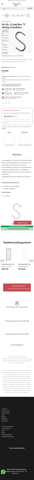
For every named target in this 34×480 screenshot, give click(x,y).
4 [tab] (10, 273)
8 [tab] (17, 273)
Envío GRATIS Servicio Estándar (17, 226)
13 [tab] (25, 273)
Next (5, 53)
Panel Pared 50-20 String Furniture (8, 264)
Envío (3, 432)
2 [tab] (7, 273)
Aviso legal (4, 421)
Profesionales (5, 413)
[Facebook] (10, 441)
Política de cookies (7, 434)
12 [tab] (23, 273)
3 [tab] (9, 273)
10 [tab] (20, 273)
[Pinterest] (13, 441)
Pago (3, 430)
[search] (4, 8)
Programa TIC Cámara (8, 436)
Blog (3, 415)
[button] (17, 287)
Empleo (4, 417)
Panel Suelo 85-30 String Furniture (24, 264)
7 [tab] (15, 273)
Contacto (4, 409)
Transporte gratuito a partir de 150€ (17, 321)
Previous (5, 31)
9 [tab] (18, 273)
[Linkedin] (17, 441)
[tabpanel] (8, 259)
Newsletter (5, 419)
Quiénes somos (6, 411)
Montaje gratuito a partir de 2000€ (17, 334)
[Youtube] (24, 441)
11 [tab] (22, 273)
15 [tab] (28, 273)
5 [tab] (12, 273)
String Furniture (6, 21)
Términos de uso (6, 428)
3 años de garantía (17, 345)
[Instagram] (21, 441)
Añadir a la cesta (22, 222)
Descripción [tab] (17, 154)
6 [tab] (14, 273)
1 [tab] (5, 273)
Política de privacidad (7, 426)
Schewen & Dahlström (17, 56)
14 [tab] (27, 273)
